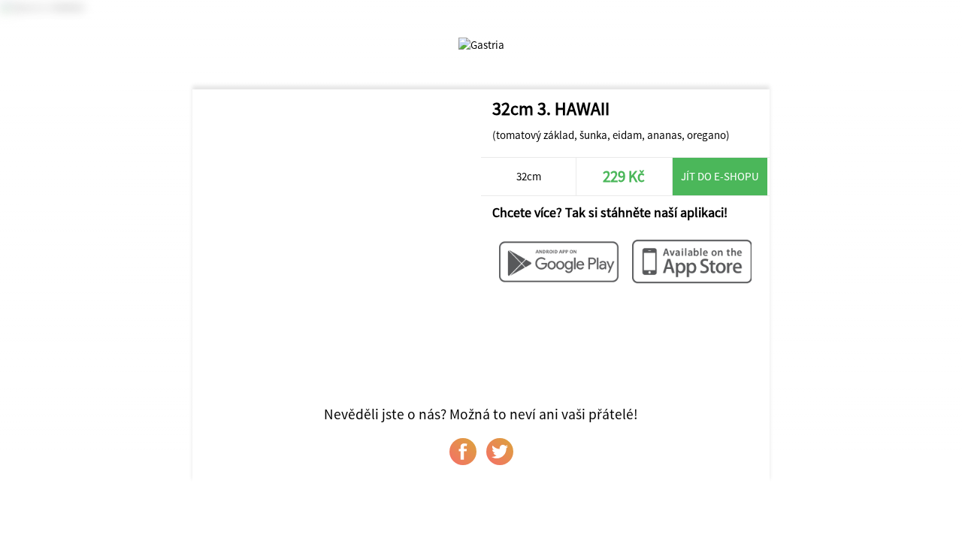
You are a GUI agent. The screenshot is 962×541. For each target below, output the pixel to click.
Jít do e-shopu (720, 176)
